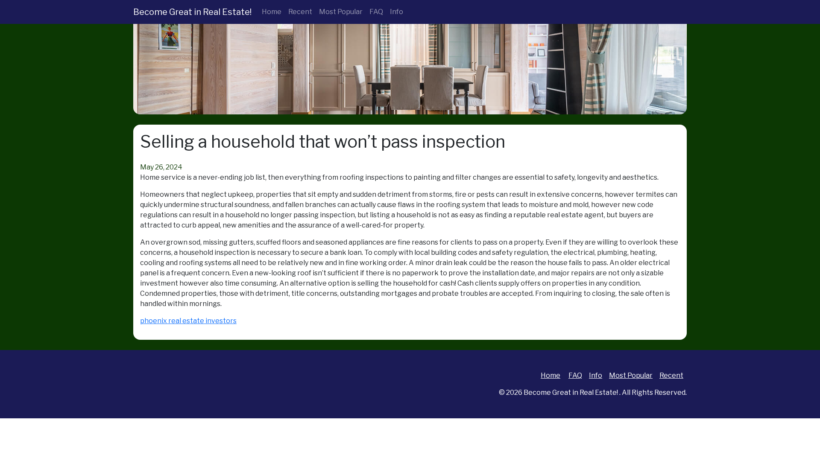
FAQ (376, 12)
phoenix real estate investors (188, 321)
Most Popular (341, 12)
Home (271, 12)
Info (396, 12)
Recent (300, 12)
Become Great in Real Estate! (192, 12)
